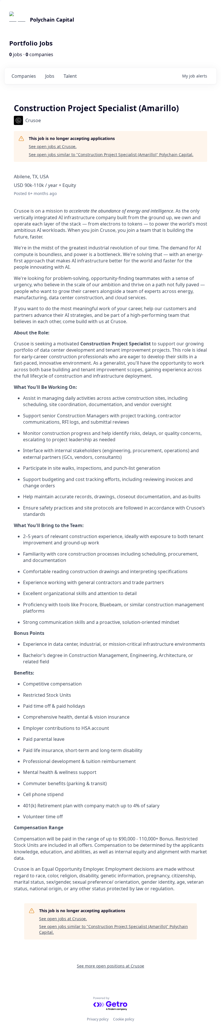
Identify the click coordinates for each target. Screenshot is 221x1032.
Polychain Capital (52, 19)
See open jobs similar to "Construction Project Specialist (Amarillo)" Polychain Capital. (111, 154)
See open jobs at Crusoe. (53, 146)
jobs (49, 76)
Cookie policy (123, 1019)
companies (24, 76)
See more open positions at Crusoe (110, 966)
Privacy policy (97, 1019)
